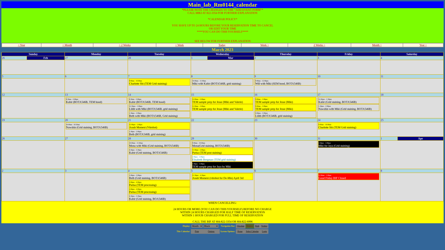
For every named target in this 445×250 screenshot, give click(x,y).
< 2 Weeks (125, 45)
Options (211, 231)
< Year (21, 45)
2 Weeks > (319, 45)
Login (264, 231)
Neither (264, 226)
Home (239, 231)
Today (222, 45)
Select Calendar (252, 231)
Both (257, 226)
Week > (264, 45)
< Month (67, 45)
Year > (423, 45)
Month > (377, 45)
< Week (179, 45)
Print (197, 231)
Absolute (240, 226)
